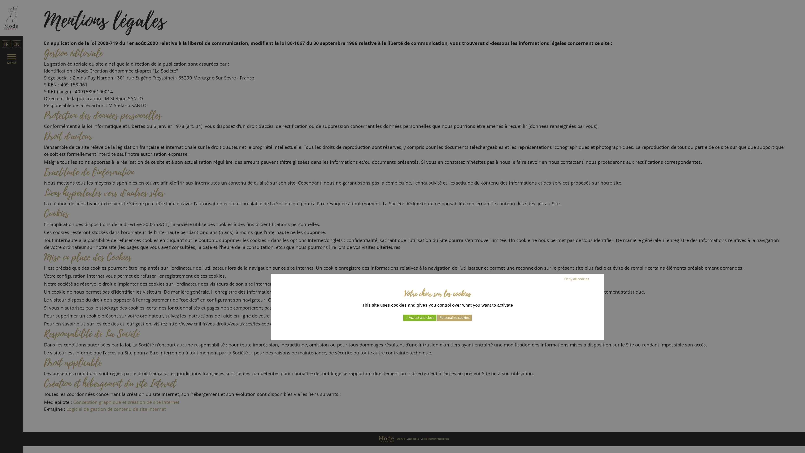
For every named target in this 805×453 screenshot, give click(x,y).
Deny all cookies (576, 279)
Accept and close (421, 318)
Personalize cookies (454, 318)
